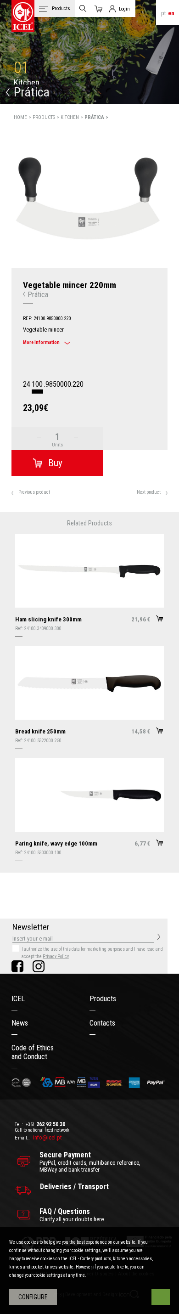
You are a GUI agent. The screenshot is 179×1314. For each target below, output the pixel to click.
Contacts (102, 1023)
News (19, 1023)
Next (173, 226)
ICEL (18, 998)
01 (21, 67)
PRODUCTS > (47, 117)
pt (163, 13)
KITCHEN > (72, 117)
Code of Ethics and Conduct (32, 1052)
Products (103, 998)
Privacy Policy (56, 956)
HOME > (23, 117)
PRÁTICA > (96, 117)
